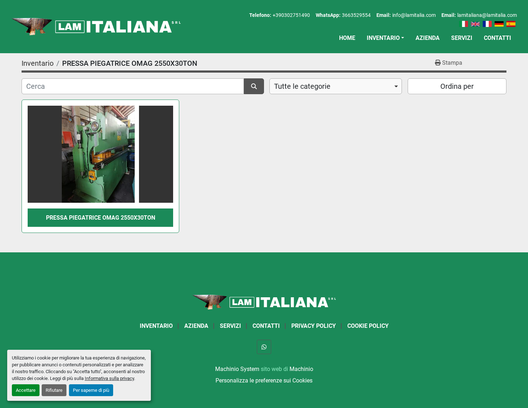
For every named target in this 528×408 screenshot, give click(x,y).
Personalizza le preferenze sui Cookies (264, 380)
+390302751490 (291, 15)
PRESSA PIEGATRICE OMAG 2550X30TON (100, 217)
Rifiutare (54, 390)
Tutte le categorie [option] (302, 86)
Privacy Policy (313, 325)
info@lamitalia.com (414, 15)
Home (347, 38)
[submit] (254, 86)
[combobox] (335, 86)
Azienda (428, 38)
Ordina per (457, 86)
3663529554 (356, 15)
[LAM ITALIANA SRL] (264, 301)
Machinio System (237, 369)
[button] (385, 38)
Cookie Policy (368, 325)
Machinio (301, 369)
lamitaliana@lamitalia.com (487, 15)
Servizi (461, 38)
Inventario (383, 38)
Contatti (497, 38)
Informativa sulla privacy (109, 378)
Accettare (26, 390)
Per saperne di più (91, 390)
